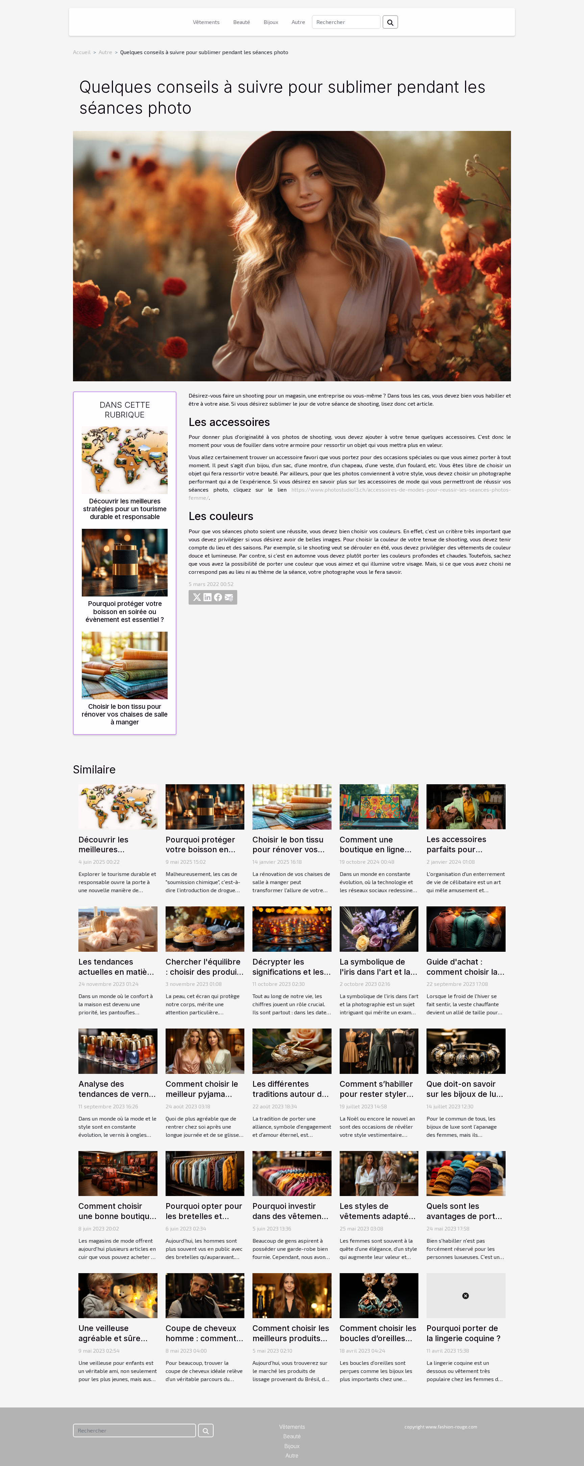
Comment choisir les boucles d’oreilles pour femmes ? (378, 1338)
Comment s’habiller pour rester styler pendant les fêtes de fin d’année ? (378, 1099)
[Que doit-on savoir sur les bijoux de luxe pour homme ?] (466, 1050)
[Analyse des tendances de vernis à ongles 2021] (117, 1050)
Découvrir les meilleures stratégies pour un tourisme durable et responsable (125, 509)
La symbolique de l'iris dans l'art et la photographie (375, 972)
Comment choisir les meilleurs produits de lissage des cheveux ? (290, 1343)
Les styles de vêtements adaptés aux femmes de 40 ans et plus (376, 1221)
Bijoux (271, 22)
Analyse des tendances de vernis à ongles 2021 (116, 1094)
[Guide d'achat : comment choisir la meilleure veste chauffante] (466, 928)
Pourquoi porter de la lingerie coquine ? (464, 1333)
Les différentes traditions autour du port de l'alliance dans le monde (289, 1099)
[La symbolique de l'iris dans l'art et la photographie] (379, 928)
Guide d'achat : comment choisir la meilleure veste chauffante (462, 977)
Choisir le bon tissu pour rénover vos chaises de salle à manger (125, 714)
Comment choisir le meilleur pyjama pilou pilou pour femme (202, 1099)
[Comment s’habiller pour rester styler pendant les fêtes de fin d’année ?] (379, 1050)
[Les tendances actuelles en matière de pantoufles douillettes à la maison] (117, 928)
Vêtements (206, 22)
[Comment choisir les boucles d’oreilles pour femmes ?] (379, 1294)
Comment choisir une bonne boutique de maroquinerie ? (116, 1216)
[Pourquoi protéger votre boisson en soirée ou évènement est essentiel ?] (125, 562)
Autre (298, 22)
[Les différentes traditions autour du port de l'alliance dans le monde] (292, 1050)
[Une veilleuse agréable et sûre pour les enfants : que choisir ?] (117, 1294)
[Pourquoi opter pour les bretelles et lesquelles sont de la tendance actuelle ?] (205, 1172)
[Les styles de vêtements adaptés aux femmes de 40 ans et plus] (379, 1172)
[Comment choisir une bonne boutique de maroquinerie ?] (117, 1172)
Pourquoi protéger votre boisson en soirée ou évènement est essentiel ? (125, 611)
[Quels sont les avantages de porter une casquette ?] (466, 1172)
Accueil (82, 52)
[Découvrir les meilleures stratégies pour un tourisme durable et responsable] (125, 459)
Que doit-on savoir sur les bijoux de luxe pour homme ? (466, 1094)
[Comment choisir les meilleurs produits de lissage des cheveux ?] (292, 1294)
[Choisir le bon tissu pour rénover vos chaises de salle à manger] (125, 664)
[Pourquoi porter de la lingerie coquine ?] (466, 1294)
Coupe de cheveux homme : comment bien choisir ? (201, 1338)
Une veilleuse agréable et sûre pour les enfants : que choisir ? (111, 1343)
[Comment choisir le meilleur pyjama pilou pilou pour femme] (205, 1050)
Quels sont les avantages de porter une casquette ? (465, 1216)
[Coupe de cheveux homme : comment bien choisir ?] (205, 1294)
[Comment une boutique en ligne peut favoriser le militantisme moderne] (379, 806)
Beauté (241, 22)
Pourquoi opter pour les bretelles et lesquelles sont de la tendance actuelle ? (204, 1221)
